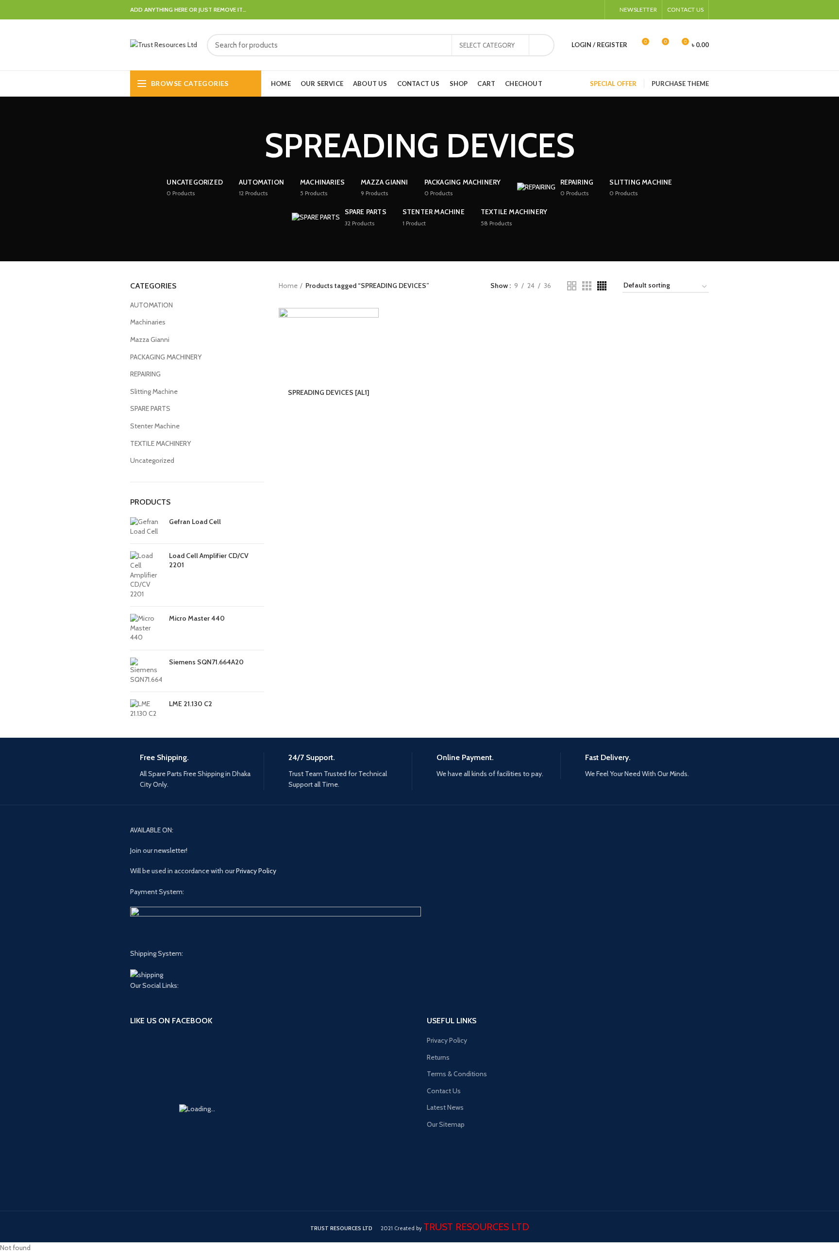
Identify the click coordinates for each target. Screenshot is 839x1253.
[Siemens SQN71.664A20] (146, 671)
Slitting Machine (154, 391)
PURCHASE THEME (680, 83)
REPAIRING (145, 374)
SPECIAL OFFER (613, 83)
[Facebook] (560, 9)
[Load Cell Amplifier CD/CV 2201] (146, 575)
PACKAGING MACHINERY (165, 357)
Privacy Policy (256, 870)
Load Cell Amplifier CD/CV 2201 (209, 560)
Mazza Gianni (149, 339)
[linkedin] (571, 9)
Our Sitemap (446, 1124)
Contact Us (444, 1090)
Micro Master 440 (197, 618)
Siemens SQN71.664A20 (206, 662)
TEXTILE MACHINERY (160, 443)
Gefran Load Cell (195, 521)
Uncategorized (152, 460)
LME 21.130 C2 (190, 703)
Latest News (445, 1107)
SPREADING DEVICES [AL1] (328, 392)
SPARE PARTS (150, 408)
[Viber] (594, 9)
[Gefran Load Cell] (146, 526)
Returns (438, 1057)
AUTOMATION (151, 305)
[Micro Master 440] (146, 628)
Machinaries (148, 322)
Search (541, 45)
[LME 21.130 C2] (146, 708)
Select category (487, 45)
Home (288, 285)
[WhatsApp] (582, 9)
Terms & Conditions (457, 1073)
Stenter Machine (155, 426)
